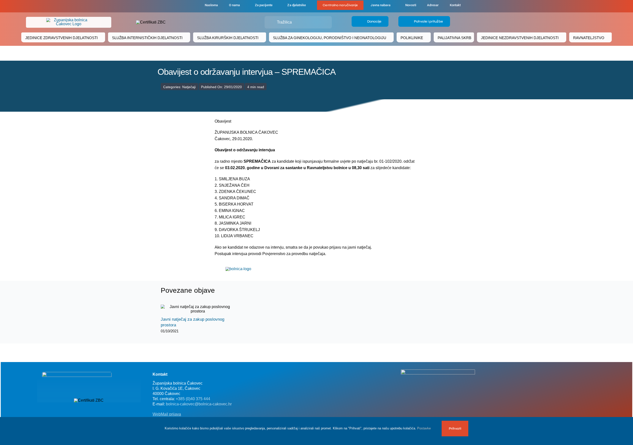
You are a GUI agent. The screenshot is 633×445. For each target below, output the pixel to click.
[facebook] (174, 6)
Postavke (424, 428)
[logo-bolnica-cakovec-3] (238, 269)
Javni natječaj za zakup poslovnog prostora (193, 309)
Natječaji (189, 87)
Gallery (202, 309)
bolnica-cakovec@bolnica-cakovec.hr (199, 404)
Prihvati (455, 428)
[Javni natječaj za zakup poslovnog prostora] (198, 309)
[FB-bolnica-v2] (438, 371)
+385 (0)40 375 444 (193, 399)
